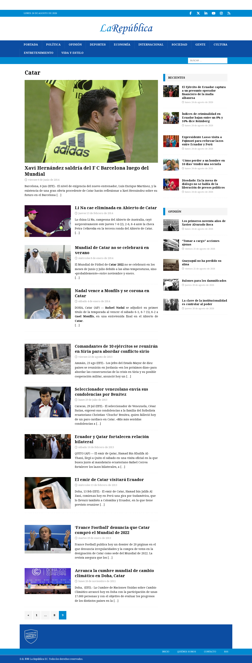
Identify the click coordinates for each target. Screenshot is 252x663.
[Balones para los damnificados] (171, 285)
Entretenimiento (38, 52)
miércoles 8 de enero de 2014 (95, 258)
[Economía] (48, 581)
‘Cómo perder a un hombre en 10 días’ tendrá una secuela (203, 162)
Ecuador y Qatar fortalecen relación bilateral (112, 439)
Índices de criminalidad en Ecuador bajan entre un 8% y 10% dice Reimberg (202, 117)
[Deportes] (48, 221)
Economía (122, 44)
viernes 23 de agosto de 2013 (95, 356)
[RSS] (228, 13)
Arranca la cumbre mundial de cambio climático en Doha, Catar (114, 573)
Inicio (165, 651)
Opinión (75, 44)
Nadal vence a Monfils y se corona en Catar (112, 293)
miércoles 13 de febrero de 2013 (97, 485)
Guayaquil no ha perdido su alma (201, 262)
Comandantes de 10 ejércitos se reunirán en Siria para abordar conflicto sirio (116, 349)
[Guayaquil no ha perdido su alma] (171, 265)
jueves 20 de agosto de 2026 (199, 285)
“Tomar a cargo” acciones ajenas (201, 242)
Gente (200, 44)
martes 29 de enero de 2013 (94, 538)
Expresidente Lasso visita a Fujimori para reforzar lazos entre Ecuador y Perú (202, 140)
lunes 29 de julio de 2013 (92, 399)
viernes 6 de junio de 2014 (43, 179)
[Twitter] (198, 13)
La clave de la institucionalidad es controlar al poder (204, 302)
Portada (31, 44)
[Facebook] (190, 13)
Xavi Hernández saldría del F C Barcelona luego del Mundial (87, 170)
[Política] (48, 446)
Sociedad (179, 44)
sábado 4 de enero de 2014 (94, 301)
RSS (226, 651)
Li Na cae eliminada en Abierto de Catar (116, 207)
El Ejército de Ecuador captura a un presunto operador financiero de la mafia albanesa (204, 92)
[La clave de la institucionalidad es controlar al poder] (171, 305)
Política (53, 44)
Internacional (151, 44)
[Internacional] (48, 359)
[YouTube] (213, 13)
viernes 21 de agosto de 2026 (200, 249)
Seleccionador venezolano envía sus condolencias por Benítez (111, 391)
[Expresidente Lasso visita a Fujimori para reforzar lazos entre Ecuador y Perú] (171, 141)
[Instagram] (221, 13)
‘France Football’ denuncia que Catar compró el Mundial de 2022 (112, 530)
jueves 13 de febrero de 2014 (95, 213)
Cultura (220, 44)
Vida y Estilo (72, 52)
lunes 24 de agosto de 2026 (199, 102)
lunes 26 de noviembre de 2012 (97, 581)
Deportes (98, 44)
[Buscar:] (207, 60)
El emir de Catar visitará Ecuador (109, 479)
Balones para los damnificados (204, 280)
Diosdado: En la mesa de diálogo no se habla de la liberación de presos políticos (203, 183)
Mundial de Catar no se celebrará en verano (112, 250)
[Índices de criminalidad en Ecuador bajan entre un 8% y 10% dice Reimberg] (171, 118)
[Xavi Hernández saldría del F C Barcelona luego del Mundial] (91, 121)
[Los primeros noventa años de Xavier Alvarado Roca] (171, 225)
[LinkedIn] (205, 13)
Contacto (210, 651)
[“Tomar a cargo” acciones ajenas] (171, 245)
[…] (59, 195)
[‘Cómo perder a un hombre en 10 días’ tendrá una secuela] (171, 165)
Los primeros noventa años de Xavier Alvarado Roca (204, 222)
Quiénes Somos (186, 651)
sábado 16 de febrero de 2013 (96, 447)
